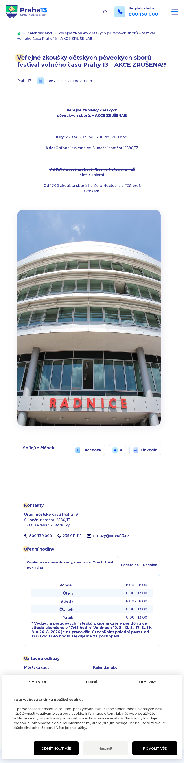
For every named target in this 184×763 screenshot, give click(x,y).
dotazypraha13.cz (111, 536)
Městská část (36, 667)
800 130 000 (143, 14)
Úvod (19, 33)
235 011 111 (72, 536)
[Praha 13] (26, 11)
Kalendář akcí (39, 33)
